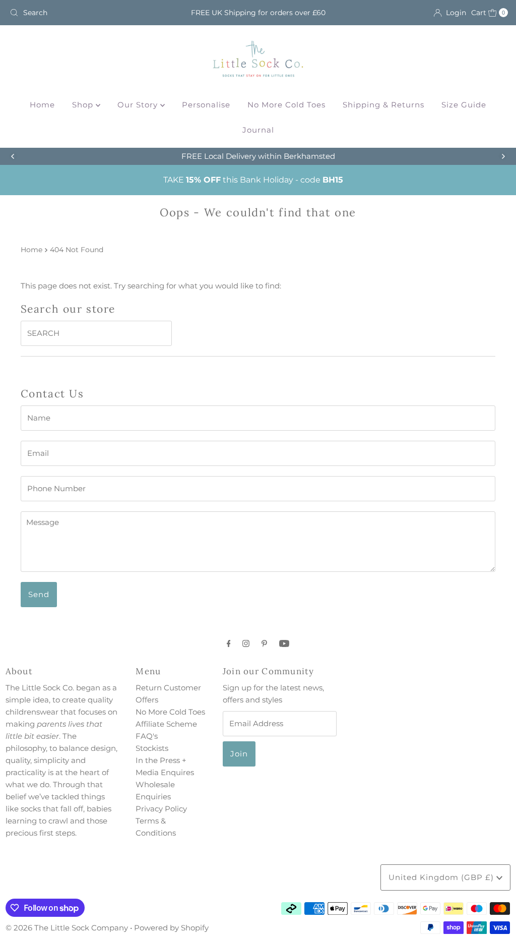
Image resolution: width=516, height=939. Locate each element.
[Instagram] (245, 643)
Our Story (138, 104)
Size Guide (463, 104)
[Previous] (13, 156)
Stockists (152, 748)
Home (42, 104)
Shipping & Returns (383, 104)
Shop (84, 104)
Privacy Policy (161, 808)
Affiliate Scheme (166, 724)
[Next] (502, 156)
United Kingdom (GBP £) (442, 877)
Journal (258, 130)
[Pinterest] (264, 643)
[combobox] (87, 13)
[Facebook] (229, 643)
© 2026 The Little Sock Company (67, 927)
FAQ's (147, 736)
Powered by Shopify (171, 927)
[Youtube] (284, 643)
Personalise (206, 104)
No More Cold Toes (286, 104)
